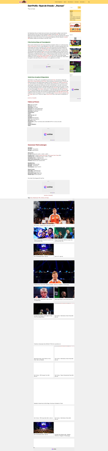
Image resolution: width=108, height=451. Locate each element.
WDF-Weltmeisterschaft (63, 91)
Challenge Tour (55, 82)
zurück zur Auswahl (32, 97)
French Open (39, 55)
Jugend (71, 15)
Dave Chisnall (46, 50)
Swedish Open (49, 55)
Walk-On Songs (72, 19)
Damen (71, 14)
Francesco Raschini (58, 92)
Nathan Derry (30, 81)
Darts (31, 197)
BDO (43, 52)
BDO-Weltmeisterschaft (43, 56)
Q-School (48, 47)
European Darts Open (43, 155)
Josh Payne (44, 81)
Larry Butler (44, 57)
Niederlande (35, 197)
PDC (42, 44)
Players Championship (32, 46)
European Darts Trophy (54, 155)
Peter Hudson (40, 89)
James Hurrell (49, 94)
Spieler (65, 1)
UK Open (49, 35)
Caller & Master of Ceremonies (75, 16)
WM (42, 48)
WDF (57, 34)
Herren (71, 12)
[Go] (79, 7)
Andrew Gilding (37, 81)
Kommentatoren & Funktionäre (75, 18)
